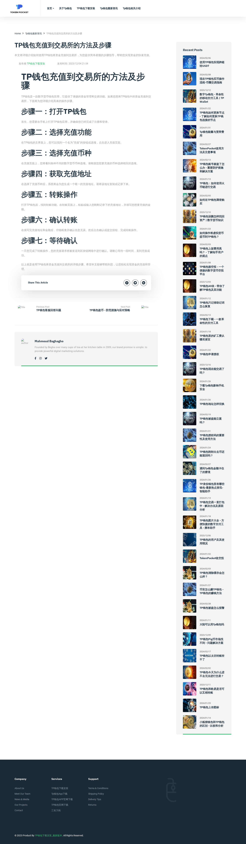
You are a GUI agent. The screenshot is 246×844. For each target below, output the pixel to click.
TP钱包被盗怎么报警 (212, 607)
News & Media (22, 799)
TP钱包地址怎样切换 (212, 404)
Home (18, 33)
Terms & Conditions (98, 788)
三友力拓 (56, 810)
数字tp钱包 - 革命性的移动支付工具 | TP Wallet (212, 98)
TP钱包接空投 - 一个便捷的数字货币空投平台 (212, 270)
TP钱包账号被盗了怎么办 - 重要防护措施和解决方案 (212, 167)
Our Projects (21, 804)
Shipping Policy (96, 793)
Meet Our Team (22, 793)
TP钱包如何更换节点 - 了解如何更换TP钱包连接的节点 (212, 116)
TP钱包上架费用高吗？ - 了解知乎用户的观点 (211, 252)
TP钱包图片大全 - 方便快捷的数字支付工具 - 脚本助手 (212, 524)
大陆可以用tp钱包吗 (212, 624)
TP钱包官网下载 (59, 804)
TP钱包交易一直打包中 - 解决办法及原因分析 (212, 505)
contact (19, 810)
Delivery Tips (94, 799)
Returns (92, 804)
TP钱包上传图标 (209, 707)
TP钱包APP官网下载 (62, 799)
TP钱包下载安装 (36, 63)
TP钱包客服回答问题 (48, 310)
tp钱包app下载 (59, 793)
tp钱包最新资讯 (33, 33)
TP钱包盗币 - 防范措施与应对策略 (110, 310)
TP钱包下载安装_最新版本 (48, 835)
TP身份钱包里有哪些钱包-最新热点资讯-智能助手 (212, 487)
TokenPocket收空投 (212, 558)
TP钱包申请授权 (209, 354)
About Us (19, 788)
